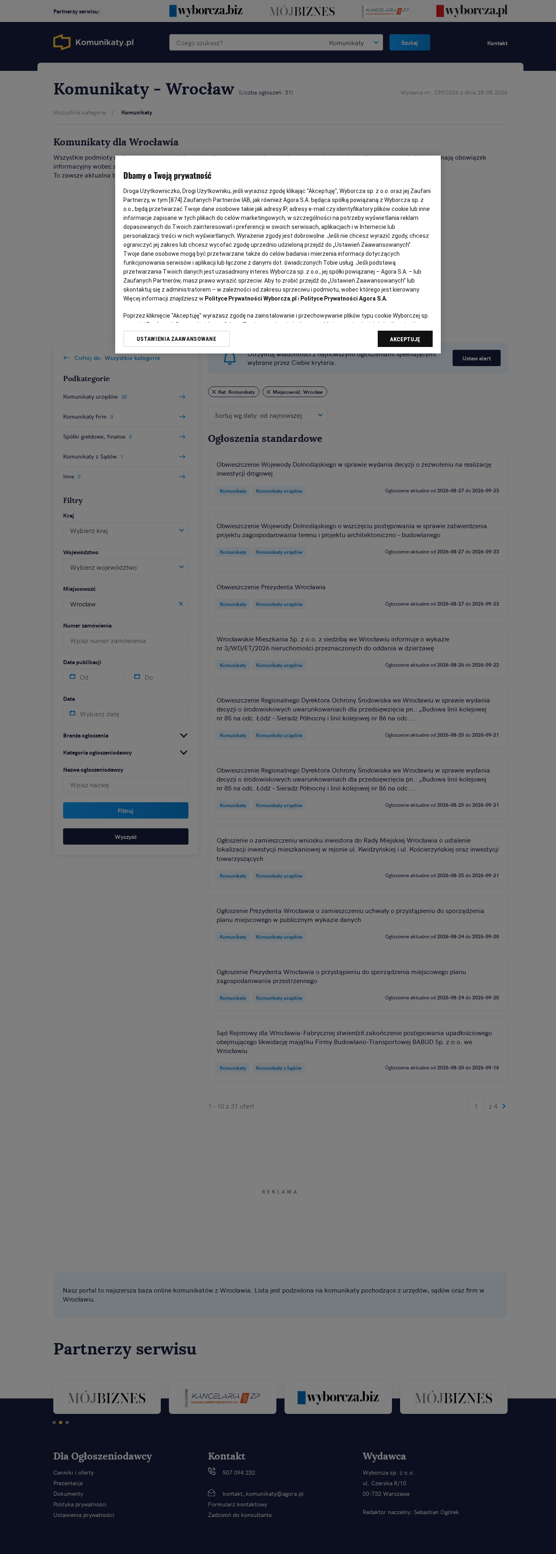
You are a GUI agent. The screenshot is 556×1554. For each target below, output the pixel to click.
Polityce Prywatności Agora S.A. (343, 298)
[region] (278, 254)
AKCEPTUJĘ (405, 339)
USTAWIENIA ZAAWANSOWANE (176, 339)
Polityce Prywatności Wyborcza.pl (251, 298)
